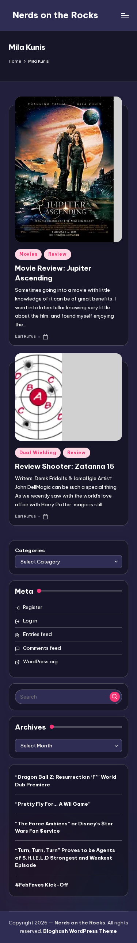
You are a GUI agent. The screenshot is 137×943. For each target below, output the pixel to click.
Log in (30, 620)
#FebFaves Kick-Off (41, 884)
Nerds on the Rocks (55, 14)
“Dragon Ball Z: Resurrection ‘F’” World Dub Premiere (65, 780)
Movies (28, 254)
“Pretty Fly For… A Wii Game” (53, 804)
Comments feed (42, 648)
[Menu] (124, 15)
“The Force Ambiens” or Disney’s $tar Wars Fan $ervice (64, 827)
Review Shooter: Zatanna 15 (64, 466)
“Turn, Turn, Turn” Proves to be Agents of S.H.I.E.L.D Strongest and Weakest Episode (65, 857)
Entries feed (37, 634)
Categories (30, 550)
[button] (115, 697)
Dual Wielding (37, 452)
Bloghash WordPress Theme (80, 931)
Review (57, 254)
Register (32, 607)
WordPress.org (40, 661)
